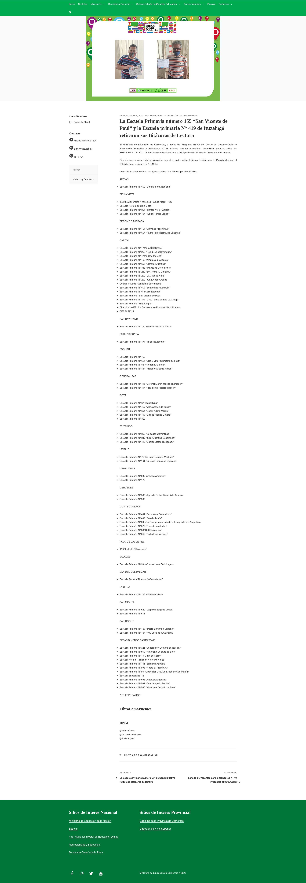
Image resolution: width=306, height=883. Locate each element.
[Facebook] (72, 872)
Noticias (82, 4)
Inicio (72, 4)
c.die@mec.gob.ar (83, 148)
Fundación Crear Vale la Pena (86, 852)
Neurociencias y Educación (84, 844)
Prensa (211, 4)
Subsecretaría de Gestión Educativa (156, 4)
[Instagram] (81, 872)
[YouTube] (101, 872)
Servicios (224, 4)
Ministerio (96, 4)
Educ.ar (73, 828)
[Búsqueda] (70, 12)
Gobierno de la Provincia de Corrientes (162, 821)
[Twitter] (91, 872)
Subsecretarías (192, 4)
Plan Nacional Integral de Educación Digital (93, 836)
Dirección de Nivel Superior (155, 828)
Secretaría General (119, 4)
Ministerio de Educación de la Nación (90, 821)
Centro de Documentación (141, 755)
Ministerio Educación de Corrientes (173, 115)
